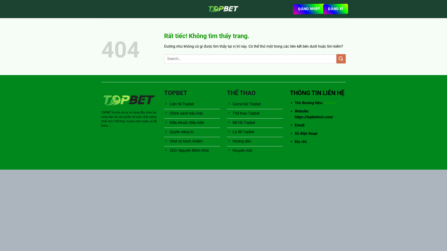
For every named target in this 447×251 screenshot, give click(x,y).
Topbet (330, 103)
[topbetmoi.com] (223, 9)
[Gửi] (341, 58)
